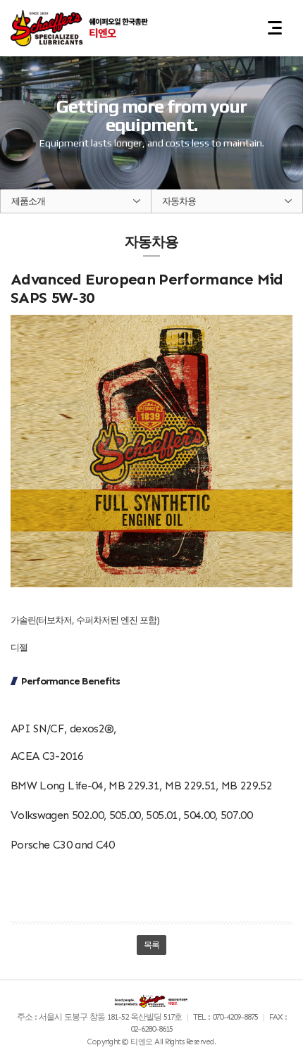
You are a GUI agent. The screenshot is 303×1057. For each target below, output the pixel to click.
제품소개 (28, 201)
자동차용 (179, 201)
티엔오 (81, 28)
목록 (152, 945)
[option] (151, 94)
